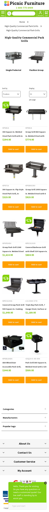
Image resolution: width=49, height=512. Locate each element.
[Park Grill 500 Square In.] (13, 286)
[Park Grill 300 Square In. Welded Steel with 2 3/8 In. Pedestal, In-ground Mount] (13, 113)
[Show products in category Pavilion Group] (36, 58)
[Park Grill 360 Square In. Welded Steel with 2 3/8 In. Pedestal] (36, 343)
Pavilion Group (36, 70)
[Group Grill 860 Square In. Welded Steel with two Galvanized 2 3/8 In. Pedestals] (36, 113)
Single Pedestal (13, 70)
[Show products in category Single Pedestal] (13, 58)
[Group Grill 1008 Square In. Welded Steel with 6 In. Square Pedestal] (36, 170)
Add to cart (13, 149)
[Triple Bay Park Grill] (36, 286)
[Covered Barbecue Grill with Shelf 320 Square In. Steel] (36, 228)
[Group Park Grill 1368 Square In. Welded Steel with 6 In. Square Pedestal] (13, 228)
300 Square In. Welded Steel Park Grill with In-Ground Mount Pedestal (13, 136)
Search (9, 13)
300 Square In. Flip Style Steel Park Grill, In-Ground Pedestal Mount (13, 193)
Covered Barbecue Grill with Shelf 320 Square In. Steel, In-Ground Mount (36, 251)
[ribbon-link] (5, 105)
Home (22, 21)
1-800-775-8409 (24, 7)
